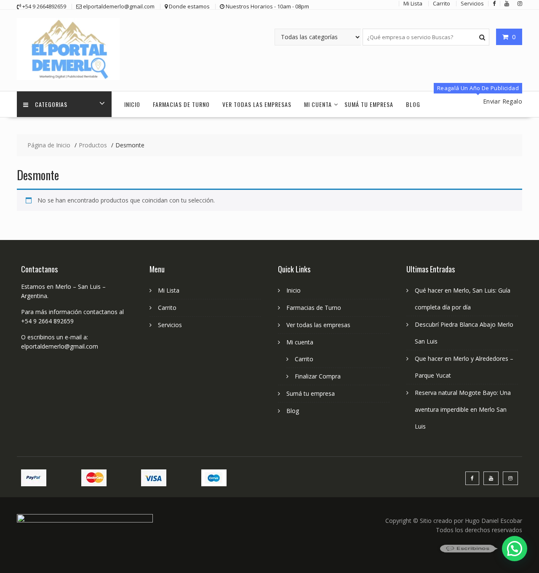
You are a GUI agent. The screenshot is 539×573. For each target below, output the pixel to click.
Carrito (167, 308)
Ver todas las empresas (256, 104)
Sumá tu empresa (368, 104)
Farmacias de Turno (181, 104)
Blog (413, 104)
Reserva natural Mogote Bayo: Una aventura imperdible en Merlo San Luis (463, 409)
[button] (514, 548)
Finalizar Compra (318, 376)
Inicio (132, 104)
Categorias (51, 104)
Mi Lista (168, 290)
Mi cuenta (318, 104)
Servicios (170, 325)
